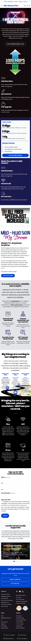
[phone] (23, 591)
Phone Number (8, 493)
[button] (12, 561)
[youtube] (20, 591)
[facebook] (17, 591)
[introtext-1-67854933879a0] (15, 11)
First (2, 483)
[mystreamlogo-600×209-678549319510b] (15, 231)
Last (2, 489)
